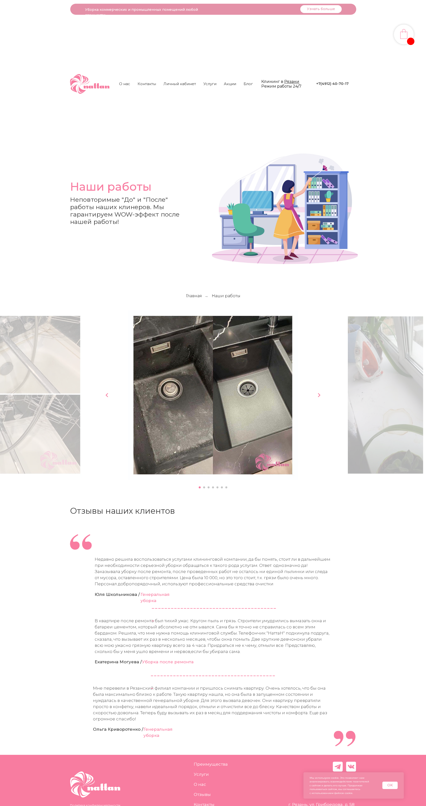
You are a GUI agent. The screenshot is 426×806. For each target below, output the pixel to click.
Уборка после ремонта (168, 661)
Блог (248, 83)
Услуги (201, 774)
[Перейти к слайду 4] (213, 487)
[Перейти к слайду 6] (222, 487)
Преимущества (211, 764)
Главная (194, 296)
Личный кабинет (179, 83)
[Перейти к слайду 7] (226, 487)
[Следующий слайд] (319, 395)
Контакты (147, 83)
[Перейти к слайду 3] (209, 487)
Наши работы (226, 296)
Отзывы (202, 794)
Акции (230, 83)
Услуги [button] (209, 83)
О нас (124, 83)
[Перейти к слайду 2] (204, 487)
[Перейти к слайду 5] (217, 487)
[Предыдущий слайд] (107, 395)
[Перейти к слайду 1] (200, 487)
